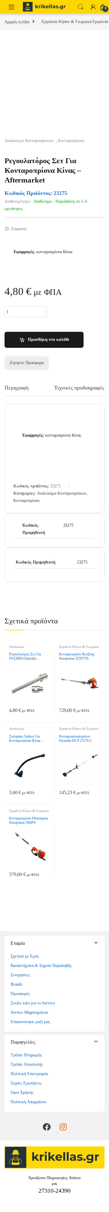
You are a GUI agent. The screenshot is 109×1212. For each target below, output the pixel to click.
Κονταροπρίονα (71, 140)
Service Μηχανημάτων (29, 1012)
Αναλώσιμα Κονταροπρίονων (29, 140)
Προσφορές (20, 993)
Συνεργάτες (20, 975)
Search (80, 7)
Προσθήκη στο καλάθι (48, 339)
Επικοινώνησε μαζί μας (30, 1022)
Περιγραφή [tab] (16, 388)
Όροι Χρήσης (22, 1092)
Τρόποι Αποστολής (27, 1064)
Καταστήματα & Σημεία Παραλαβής (41, 965)
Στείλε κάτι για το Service (32, 1003)
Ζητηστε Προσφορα (27, 362)
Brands (16, 984)
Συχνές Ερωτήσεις (26, 1083)
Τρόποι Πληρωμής (26, 1055)
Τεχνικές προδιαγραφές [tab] (79, 388)
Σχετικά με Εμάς (25, 956)
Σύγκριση (18, 228)
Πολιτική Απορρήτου (28, 1102)
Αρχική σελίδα (17, 21)
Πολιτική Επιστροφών (29, 1073)
